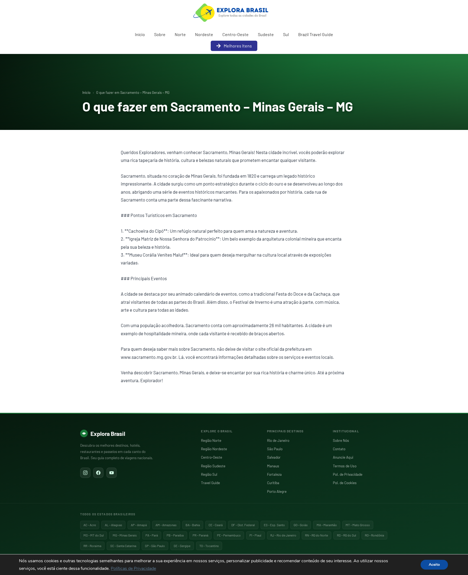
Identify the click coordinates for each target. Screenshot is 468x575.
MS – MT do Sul (93, 535)
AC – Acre (89, 525)
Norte (180, 34)
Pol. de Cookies (345, 482)
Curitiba (273, 482)
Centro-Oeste (235, 34)
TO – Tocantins (209, 546)
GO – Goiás (301, 525)
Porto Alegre (277, 491)
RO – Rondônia (374, 535)
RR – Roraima (92, 546)
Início (140, 34)
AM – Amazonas (166, 525)
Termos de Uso (344, 466)
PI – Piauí (255, 535)
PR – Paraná (200, 535)
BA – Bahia (193, 525)
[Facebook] (98, 473)
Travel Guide (210, 482)
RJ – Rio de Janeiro (283, 535)
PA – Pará (151, 535)
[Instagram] (85, 473)
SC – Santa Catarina (123, 546)
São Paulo (274, 448)
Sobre (159, 34)
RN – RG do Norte (316, 535)
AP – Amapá (139, 525)
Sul (286, 34)
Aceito (434, 564)
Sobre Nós (341, 440)
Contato (339, 448)
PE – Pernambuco (229, 535)
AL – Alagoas (113, 525)
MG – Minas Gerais (125, 535)
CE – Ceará (216, 525)
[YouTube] (111, 473)
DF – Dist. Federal (243, 525)
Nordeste (204, 34)
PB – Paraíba (175, 535)
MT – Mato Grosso (358, 525)
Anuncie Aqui (343, 457)
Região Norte (211, 440)
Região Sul (209, 474)
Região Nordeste (214, 448)
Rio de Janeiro (278, 440)
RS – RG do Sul (346, 535)
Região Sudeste (213, 466)
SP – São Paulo (155, 546)
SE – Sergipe (182, 546)
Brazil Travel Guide (315, 34)
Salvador (274, 457)
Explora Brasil (107, 433)
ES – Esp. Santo (274, 525)
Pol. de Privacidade (347, 474)
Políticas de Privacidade (133, 568)
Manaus (273, 466)
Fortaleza (274, 474)
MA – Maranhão (327, 525)
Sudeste (266, 34)
